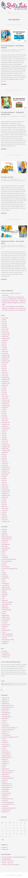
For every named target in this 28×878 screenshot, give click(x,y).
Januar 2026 (5, 331)
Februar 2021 (5, 441)
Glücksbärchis (5, 578)
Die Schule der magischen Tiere (9, 568)
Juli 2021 (4, 432)
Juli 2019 (4, 476)
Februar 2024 (5, 374)
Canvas (4, 551)
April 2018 (4, 504)
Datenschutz (5, 849)
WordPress (20, 875)
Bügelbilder (5, 550)
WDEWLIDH (4, 643)
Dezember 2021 (6, 422)
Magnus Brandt (6, 587)
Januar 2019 (5, 488)
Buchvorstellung (6, 548)
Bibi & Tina (4, 542)
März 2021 (4, 439)
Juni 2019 (4, 478)
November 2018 (6, 491)
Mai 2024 (4, 368)
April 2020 (4, 460)
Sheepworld (5, 626)
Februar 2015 (5, 519)
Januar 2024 (5, 375)
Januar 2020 (5, 465)
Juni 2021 (4, 433)
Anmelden (4, 651)
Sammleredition (6, 619)
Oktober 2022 (5, 404)
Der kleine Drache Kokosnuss (9, 559)
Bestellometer (5, 540)
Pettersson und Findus (6, 246)
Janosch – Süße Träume (7, 860)
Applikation (5, 533)
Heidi (3, 579)
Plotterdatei (5, 606)
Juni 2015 (4, 512)
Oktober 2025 (5, 336)
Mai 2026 (4, 323)
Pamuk (3, 596)
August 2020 (5, 452)
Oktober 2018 (5, 493)
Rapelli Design (14, 180)
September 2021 (6, 428)
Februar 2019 (5, 486)
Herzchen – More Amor (7, 862)
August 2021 (5, 430)
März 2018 (4, 506)
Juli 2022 (4, 409)
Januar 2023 (5, 398)
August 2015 (5, 510)
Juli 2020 (4, 454)
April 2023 (4, 392)
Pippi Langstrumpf (6, 604)
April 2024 (4, 370)
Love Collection (5, 585)
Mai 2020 (4, 458)
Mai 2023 (4, 390)
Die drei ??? (4, 563)
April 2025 (4, 347)
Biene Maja (4, 546)
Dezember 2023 (6, 377)
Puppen (4, 613)
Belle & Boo (5, 535)
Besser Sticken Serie (7, 538)
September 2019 (6, 473)
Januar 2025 (5, 353)
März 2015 (4, 517)
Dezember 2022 (6, 400)
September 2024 (6, 361)
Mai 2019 (4, 480)
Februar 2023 (5, 396)
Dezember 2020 (6, 445)
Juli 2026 (4, 319)
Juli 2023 (4, 387)
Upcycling (4, 637)
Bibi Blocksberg (5, 544)
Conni (3, 553)
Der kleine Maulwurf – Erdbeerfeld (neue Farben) (12, 113)
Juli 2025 (4, 342)
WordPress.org (5, 656)
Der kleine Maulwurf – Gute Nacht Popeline (12, 47)
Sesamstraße (5, 621)
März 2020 (4, 461)
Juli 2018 (4, 499)
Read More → (4, 84)
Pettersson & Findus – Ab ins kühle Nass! (12, 242)
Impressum (5, 847)
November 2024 (6, 357)
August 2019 (5, 475)
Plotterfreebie (5, 608)
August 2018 (5, 497)
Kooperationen (5, 583)
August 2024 (5, 362)
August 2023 (5, 385)
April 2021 (4, 437)
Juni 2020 (4, 456)
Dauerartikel (5, 557)
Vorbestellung (5, 641)
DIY (3, 570)
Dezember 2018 (6, 489)
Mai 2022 (4, 413)
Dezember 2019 (6, 467)
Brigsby (12, 875)
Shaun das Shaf (6, 624)
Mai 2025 (4, 346)
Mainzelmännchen (6, 589)
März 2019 (4, 484)
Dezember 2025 (6, 333)
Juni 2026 (4, 321)
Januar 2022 (5, 420)
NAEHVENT (4, 593)
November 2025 (6, 334)
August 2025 (5, 340)
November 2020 (6, 446)
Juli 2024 (4, 364)
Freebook (4, 574)
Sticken (4, 628)
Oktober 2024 (5, 359)
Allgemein (22, 49)
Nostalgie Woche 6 (6, 859)
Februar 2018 (5, 508)
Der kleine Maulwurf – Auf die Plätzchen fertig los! (14, 857)
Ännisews (4, 531)
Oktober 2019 (5, 471)
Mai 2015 (4, 514)
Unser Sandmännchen (7, 636)
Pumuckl (4, 611)
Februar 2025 (5, 351)
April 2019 (4, 482)
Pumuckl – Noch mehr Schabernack (10, 864)
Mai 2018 (4, 503)
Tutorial (4, 632)
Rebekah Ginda (5, 617)
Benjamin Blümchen (7, 537)
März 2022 (4, 417)
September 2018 (6, 495)
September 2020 (6, 450)
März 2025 (4, 349)
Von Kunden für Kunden (8, 639)
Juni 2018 (4, 501)
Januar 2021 (5, 443)
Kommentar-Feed (6, 655)
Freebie (4, 572)
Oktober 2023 (5, 381)
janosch (4, 581)
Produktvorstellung (6, 609)
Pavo (3, 598)
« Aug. (2, 839)
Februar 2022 (5, 418)
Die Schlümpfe (5, 566)
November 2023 (6, 379)
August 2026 (5, 318)
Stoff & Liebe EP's (15, 51)
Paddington (5, 594)
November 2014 (6, 521)
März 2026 (4, 327)
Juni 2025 (4, 344)
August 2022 (5, 407)
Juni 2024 (4, 366)
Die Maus (9, 180)
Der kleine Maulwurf (6, 51)
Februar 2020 (5, 463)
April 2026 (4, 325)
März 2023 (4, 394)
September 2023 (6, 383)
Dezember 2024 (6, 355)
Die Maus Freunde (7, 177)
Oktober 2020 (5, 448)
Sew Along (4, 622)
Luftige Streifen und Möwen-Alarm (15, 297)
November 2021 (6, 424)
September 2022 (6, 405)
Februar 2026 (5, 329)
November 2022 (6, 402)
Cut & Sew (4, 555)
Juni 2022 (4, 411)
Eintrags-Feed (5, 653)
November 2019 (6, 469)
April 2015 (4, 516)
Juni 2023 (4, 389)
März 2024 (4, 372)
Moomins (4, 591)
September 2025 (6, 338)
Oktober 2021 (5, 426)
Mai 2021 (4, 435)
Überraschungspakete (7, 634)
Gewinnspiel (5, 576)
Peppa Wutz (5, 600)
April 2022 (4, 415)
